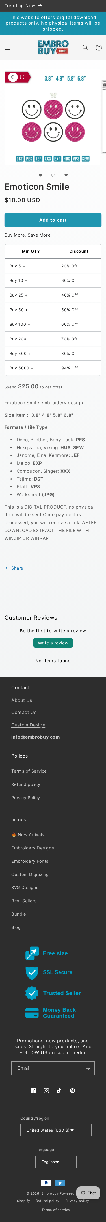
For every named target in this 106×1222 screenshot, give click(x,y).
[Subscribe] (87, 1068)
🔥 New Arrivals (27, 834)
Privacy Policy (25, 797)
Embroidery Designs (32, 848)
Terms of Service (29, 771)
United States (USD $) (48, 1130)
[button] (7, 47)
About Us (21, 700)
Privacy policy (77, 1201)
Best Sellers (24, 900)
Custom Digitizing (30, 874)
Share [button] (17, 568)
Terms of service (56, 1210)
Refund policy (25, 784)
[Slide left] (40, 175)
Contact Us (23, 712)
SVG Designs (25, 887)
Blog (16, 927)
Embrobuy (50, 1193)
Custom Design (28, 725)
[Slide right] (66, 175)
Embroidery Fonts (30, 861)
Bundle (18, 914)
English (48, 1162)
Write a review (53, 643)
